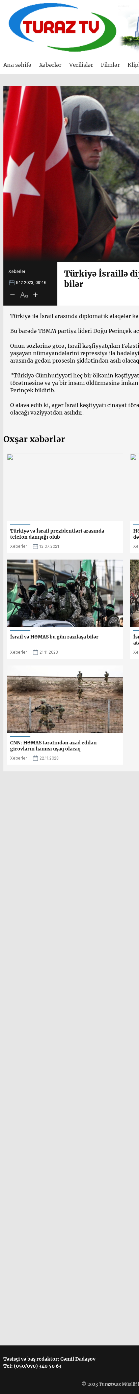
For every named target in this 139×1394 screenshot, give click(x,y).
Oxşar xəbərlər (34, 439)
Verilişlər (81, 64)
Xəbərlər (50, 64)
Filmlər (110, 64)
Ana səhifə (17, 64)
